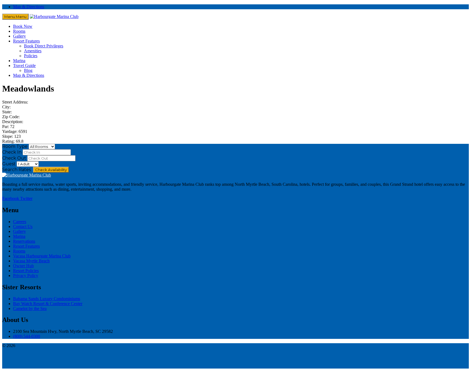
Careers (19, 221)
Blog (28, 70)
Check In (12, 152)
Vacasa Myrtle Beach (31, 261)
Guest (9, 163)
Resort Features (26, 41)
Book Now (22, 26)
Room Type (15, 146)
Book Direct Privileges (43, 46)
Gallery (19, 36)
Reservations (24, 241)
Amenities (32, 50)
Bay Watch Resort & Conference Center (47, 303)
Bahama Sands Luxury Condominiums (46, 298)
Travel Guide (24, 65)
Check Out (14, 158)
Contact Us (22, 226)
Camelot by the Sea (30, 308)
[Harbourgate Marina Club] (54, 16)
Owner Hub (23, 265)
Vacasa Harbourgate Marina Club (42, 256)
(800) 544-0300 (26, 336)
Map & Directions (28, 6)
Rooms (19, 31)
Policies (30, 55)
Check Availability (51, 170)
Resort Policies (26, 270)
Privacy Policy (25, 275)
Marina (19, 60)
